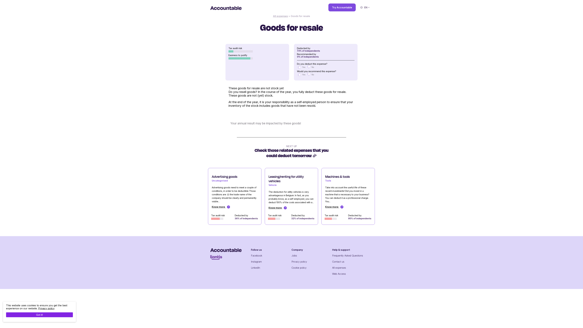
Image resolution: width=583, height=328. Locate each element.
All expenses (280, 16)
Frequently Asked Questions (347, 255)
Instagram (256, 261)
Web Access (339, 273)
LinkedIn (255, 267)
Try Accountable (342, 7)
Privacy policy (299, 261)
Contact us (338, 261)
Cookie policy (299, 267)
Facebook (256, 255)
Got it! (39, 314)
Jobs (294, 255)
